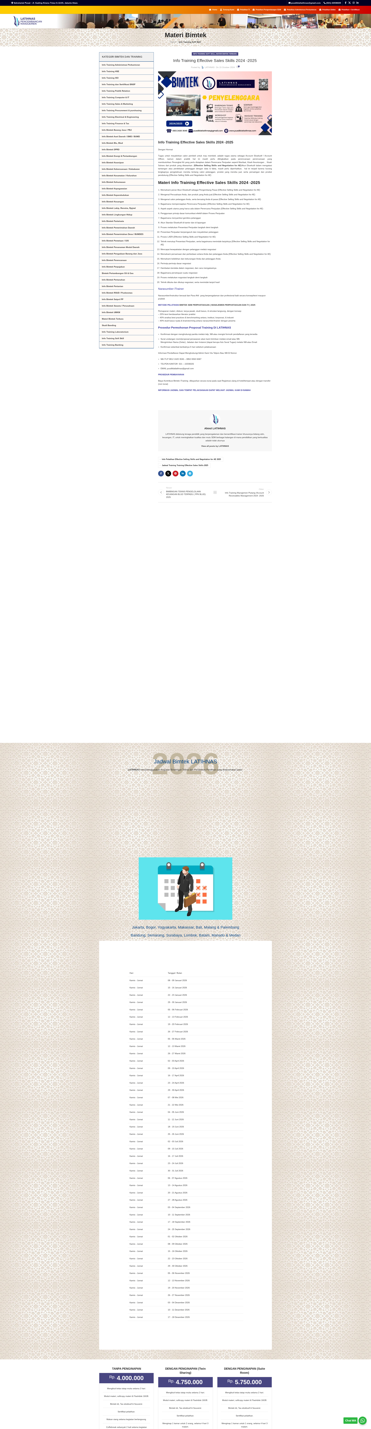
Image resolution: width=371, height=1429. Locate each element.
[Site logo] (27, 21)
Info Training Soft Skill (190, 42)
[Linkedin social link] (358, 3)
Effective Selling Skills (179, 175)
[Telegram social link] (190, 473)
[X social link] (349, 3)
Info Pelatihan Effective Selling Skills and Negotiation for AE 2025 (191, 459)
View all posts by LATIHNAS (215, 446)
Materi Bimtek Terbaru (226, 54)
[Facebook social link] (345, 3)
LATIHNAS (209, 67)
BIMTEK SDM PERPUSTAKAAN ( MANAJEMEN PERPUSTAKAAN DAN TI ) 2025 (217, 305)
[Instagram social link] (353, 3)
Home (173, 42)
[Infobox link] (332, 3)
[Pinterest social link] (175, 473)
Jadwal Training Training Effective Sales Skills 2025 (185, 465)
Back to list (215, 492)
